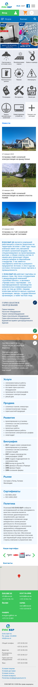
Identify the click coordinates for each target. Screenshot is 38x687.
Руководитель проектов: (7, 654)
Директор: (5, 650)
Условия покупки (8, 668)
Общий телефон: (8, 643)
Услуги (8, 19)
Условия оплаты (8, 673)
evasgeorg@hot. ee (9, 615)
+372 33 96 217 (22, 655)
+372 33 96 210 (22, 643)
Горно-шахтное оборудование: (7, 658)
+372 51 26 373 (22, 646)
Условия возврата (9, 675)
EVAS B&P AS (7, 593)
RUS (18, 6)
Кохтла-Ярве (25, 593)
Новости (6, 123)
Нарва (22, 603)
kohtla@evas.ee (26, 596)
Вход (4, 13)
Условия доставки (9, 671)
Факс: (4, 663)
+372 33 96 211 (22, 659)
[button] (19, 576)
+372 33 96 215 (22, 650)
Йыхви (5, 603)
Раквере (5, 612)
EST (23, 6)
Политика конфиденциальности (14, 678)
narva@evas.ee (25, 606)
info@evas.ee (7, 596)
